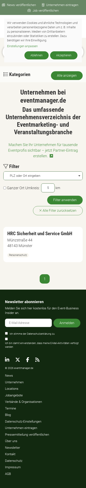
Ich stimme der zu (32, 333)
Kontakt (10, 454)
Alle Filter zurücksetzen (59, 211)
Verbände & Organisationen (23, 402)
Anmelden (66, 323)
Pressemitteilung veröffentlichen (27, 434)
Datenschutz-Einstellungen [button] (23, 421)
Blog (8, 415)
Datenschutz (13, 461)
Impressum (13, 467)
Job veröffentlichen (46, 10)
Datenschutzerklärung (39, 333)
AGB (8, 474)
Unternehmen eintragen (62, 5)
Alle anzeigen (67, 75)
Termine (10, 408)
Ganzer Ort (15, 188)
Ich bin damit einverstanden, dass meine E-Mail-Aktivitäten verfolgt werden (42, 345)
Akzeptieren (63, 55)
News (9, 375)
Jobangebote (14, 395)
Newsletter (12, 448)
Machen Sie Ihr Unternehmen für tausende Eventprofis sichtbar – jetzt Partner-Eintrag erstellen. (43, 150)
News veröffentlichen (21, 5)
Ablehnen (36, 55)
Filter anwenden (65, 200)
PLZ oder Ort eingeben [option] (25, 176)
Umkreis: (32, 188)
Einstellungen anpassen (22, 46)
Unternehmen (14, 382)
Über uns (11, 441)
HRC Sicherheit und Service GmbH (39, 233)
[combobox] (43, 175)
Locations (11, 389)
